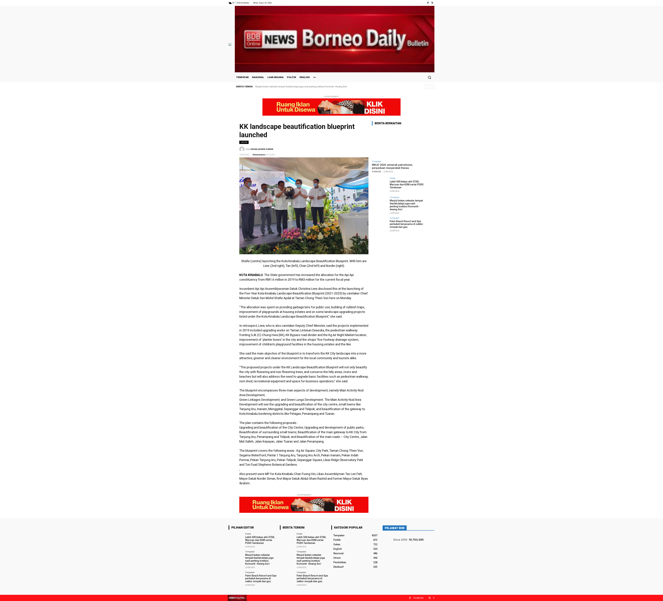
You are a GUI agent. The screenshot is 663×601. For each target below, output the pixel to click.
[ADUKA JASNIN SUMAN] (242, 149)
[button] (429, 77)
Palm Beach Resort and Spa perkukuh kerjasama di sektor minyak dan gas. (292, 86)
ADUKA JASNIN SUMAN (262, 149)
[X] (432, 3)
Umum (244, 142)
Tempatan (376, 161)
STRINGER (376, 171)
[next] (432, 86)
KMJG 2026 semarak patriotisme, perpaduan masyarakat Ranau (392, 166)
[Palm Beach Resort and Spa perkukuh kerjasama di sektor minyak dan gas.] (379, 224)
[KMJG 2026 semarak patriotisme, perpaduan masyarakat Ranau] (398, 143)
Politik (392, 178)
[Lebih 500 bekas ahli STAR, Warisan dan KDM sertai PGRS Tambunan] (379, 185)
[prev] (427, 86)
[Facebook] (428, 3)
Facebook (418, 598)
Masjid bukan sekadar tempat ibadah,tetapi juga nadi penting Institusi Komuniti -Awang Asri (406, 205)
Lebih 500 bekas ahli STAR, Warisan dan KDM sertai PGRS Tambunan (407, 184)
